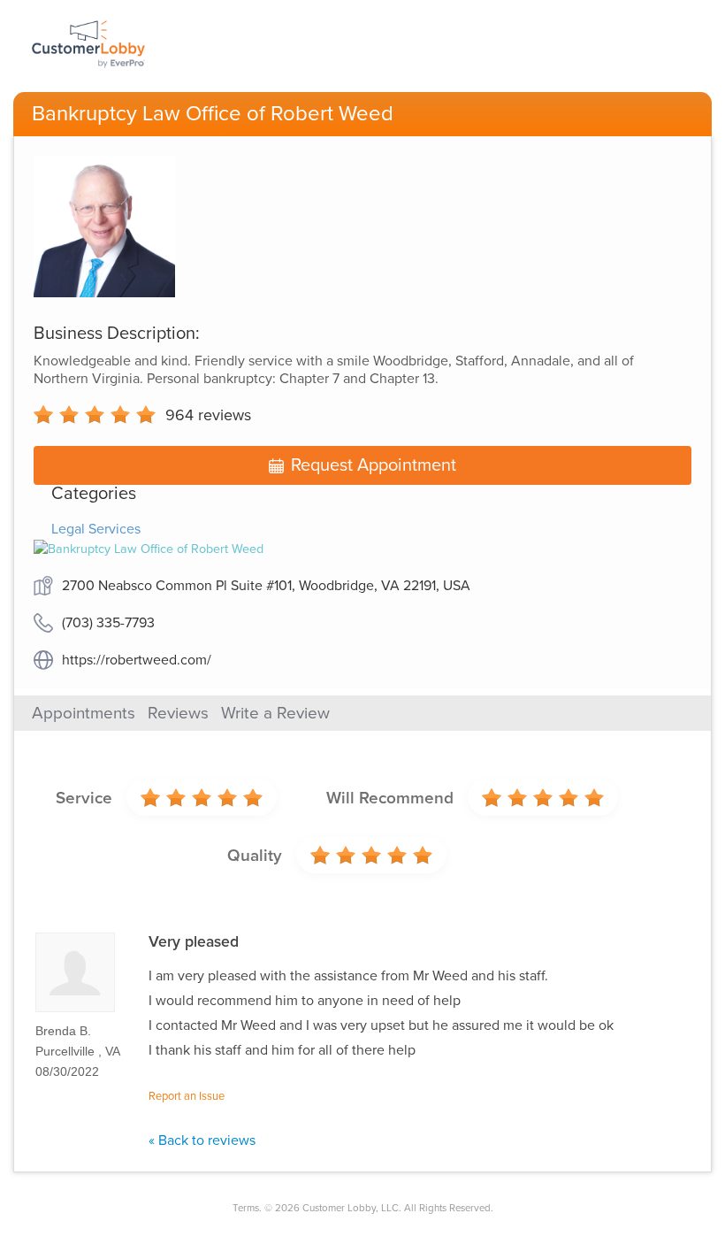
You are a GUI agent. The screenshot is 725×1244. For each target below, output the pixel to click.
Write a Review (275, 713)
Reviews (178, 713)
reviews (208, 415)
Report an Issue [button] (187, 1096)
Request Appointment (373, 465)
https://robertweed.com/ (136, 660)
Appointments (83, 713)
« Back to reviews (202, 1140)
